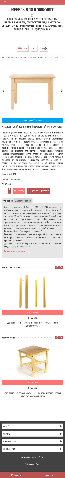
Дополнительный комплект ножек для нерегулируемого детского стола (32, 324)
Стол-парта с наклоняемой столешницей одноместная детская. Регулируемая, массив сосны (32, 394)
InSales (37, 464)
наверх (50, 475)
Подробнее (33, 312)
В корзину (20, 190)
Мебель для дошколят (32, 10)
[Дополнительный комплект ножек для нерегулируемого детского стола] (32, 291)
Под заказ (33, 382)
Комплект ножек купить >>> (16, 250)
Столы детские (11, 57)
